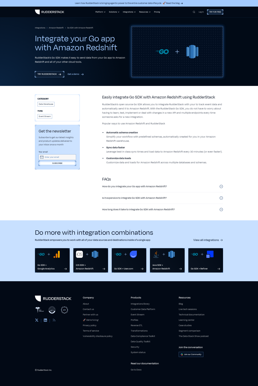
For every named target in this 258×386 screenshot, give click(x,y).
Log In (201, 12)
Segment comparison (189, 330)
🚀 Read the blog (171, 3)
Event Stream (137, 314)
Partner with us (90, 314)
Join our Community (192, 354)
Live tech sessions (188, 309)
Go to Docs (136, 369)
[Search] (194, 12)
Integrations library (140, 303)
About (86, 303)
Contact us (88, 309)
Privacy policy (89, 325)
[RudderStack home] (49, 12)
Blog (181, 303)
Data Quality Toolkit (140, 341)
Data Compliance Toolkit (143, 336)
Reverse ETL (136, 325)
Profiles (134, 320)
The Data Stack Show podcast (194, 336)
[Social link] (37, 320)
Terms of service (91, 330)
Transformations (139, 330)
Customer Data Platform (143, 309)
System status (138, 352)
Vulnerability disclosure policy (98, 336)
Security (135, 347)
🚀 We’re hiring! (91, 320)
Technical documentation (192, 314)
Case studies (185, 325)
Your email (43, 152)
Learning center (186, 320)
